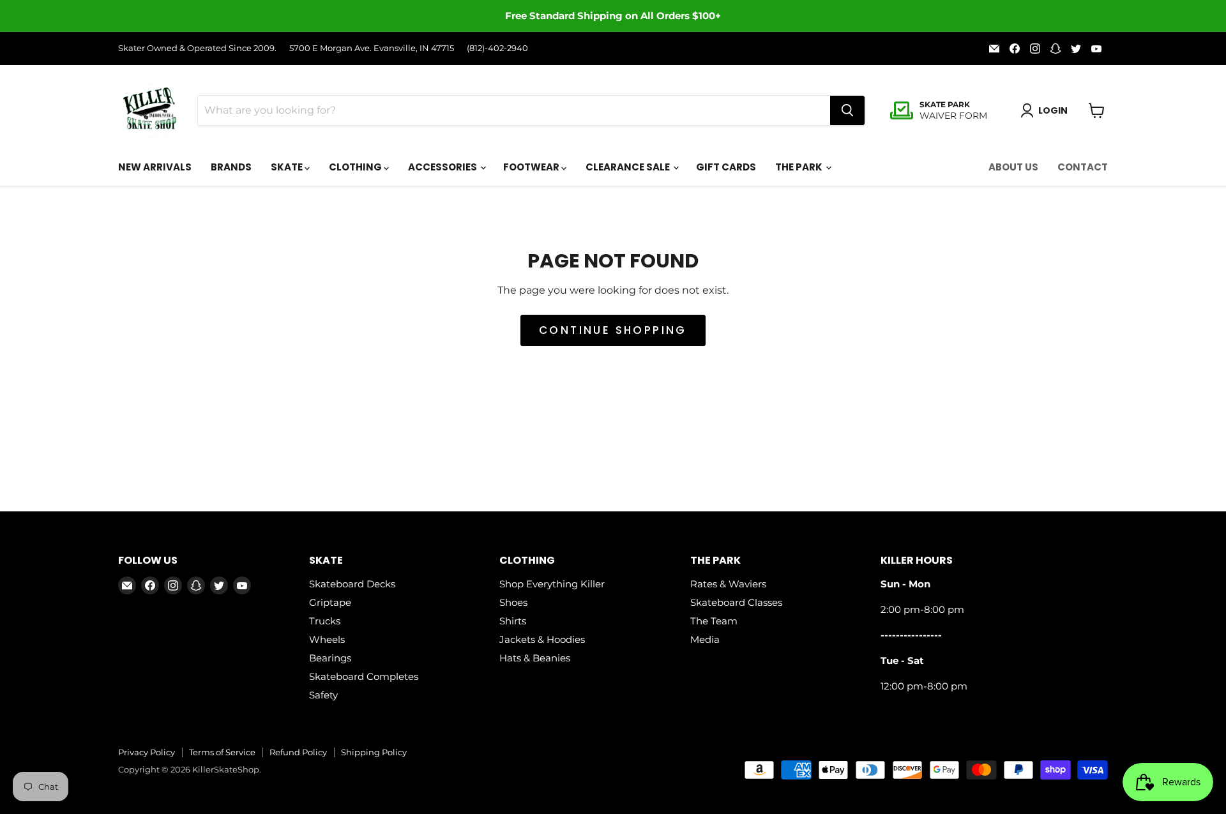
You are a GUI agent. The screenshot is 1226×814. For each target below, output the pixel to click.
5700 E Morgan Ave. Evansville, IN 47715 (371, 48)
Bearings (330, 658)
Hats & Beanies (534, 658)
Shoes (513, 602)
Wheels (327, 639)
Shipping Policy (374, 752)
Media (705, 639)
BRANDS (231, 167)
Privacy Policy (146, 752)
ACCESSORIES (443, 167)
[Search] (847, 110)
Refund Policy (298, 752)
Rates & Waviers (728, 584)
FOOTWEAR (532, 167)
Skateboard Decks (352, 584)
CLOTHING (356, 167)
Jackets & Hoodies (542, 639)
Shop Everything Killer (552, 584)
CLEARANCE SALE (629, 167)
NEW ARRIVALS (155, 167)
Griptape (330, 602)
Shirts (512, 621)
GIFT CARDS (726, 167)
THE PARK (799, 167)
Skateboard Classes (736, 602)
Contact (1082, 167)
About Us (1013, 167)
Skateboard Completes (363, 676)
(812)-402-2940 (497, 48)
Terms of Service (222, 752)
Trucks (324, 621)
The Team (714, 621)
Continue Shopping (613, 330)
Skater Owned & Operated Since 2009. (197, 48)
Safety (323, 695)
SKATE (288, 167)
